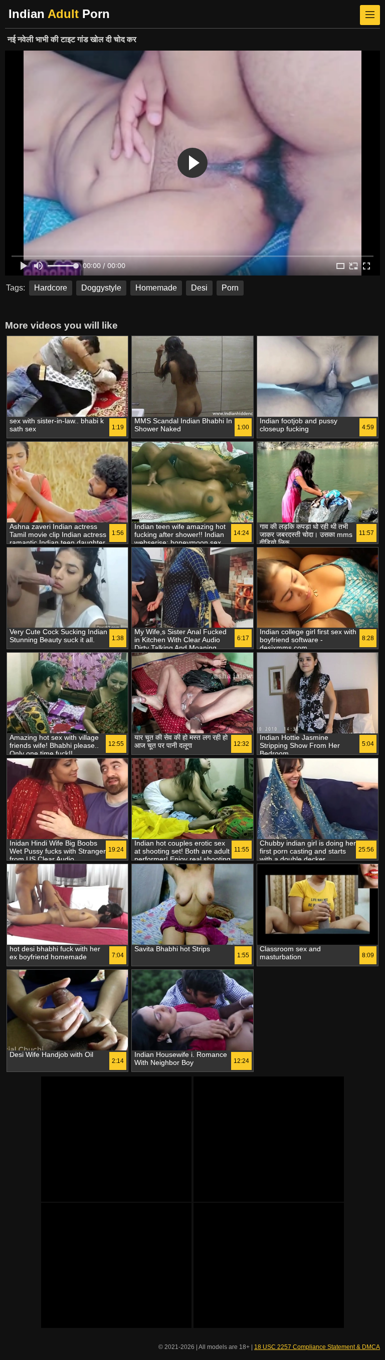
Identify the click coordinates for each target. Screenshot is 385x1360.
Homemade (156, 288)
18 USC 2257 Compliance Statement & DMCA (317, 1346)
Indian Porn (59, 14)
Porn (230, 288)
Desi (199, 288)
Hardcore (50, 288)
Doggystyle (101, 288)
